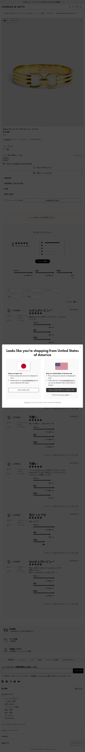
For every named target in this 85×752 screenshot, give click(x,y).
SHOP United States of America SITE (61, 390)
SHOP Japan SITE (23, 390)
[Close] (80, 346)
